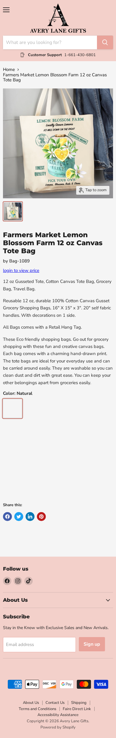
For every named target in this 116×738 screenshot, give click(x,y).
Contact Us (55, 702)
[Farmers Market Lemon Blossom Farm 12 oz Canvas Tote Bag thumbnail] (12, 211)
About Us (31, 702)
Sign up (92, 644)
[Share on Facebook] (7, 516)
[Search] (105, 42)
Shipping (79, 702)
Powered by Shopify (58, 727)
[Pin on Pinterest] (41, 516)
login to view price (21, 270)
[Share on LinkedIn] (30, 516)
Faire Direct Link (77, 709)
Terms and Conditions (37, 709)
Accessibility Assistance (58, 715)
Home (9, 69)
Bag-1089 (19, 261)
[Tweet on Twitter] (18, 516)
